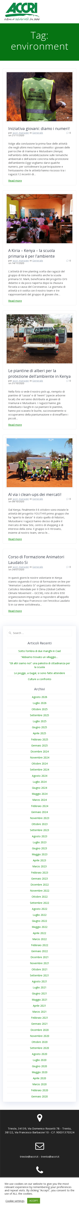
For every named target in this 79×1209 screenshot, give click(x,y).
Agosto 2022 (39, 909)
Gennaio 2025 (39, 745)
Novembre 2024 (39, 757)
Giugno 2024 (39, 787)
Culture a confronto (39, 679)
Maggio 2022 (39, 927)
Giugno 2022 (39, 921)
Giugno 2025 (39, 727)
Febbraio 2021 (39, 1017)
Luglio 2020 (39, 1060)
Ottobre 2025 (40, 709)
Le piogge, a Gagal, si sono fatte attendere (39, 673)
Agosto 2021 (39, 981)
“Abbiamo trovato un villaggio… (39, 657)
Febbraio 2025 (39, 739)
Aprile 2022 (39, 933)
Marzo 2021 (39, 1011)
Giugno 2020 (39, 1066)
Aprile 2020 (39, 1078)
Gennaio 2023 (39, 878)
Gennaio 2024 (39, 812)
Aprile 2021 (39, 1005)
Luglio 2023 (39, 842)
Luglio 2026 (39, 703)
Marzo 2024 (39, 800)
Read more (15, 180)
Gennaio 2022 (39, 951)
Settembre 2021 (39, 975)
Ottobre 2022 (40, 896)
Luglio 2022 (39, 915)
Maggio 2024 (39, 793)
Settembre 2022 (39, 903)
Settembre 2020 (39, 1048)
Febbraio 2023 (39, 872)
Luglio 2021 (39, 987)
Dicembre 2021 (39, 957)
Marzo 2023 (39, 866)
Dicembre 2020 (39, 1030)
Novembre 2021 (39, 963)
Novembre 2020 (39, 1036)
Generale (37, 132)
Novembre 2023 (39, 818)
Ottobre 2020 (40, 1042)
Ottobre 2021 (40, 969)
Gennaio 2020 (39, 1096)
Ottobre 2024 (40, 763)
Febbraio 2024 (39, 806)
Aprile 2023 (39, 860)
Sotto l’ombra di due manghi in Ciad (39, 651)
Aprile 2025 (39, 733)
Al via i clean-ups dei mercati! (34, 494)
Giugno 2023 (39, 848)
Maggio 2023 (39, 854)
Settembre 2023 (39, 830)
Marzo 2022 (39, 939)
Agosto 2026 (39, 697)
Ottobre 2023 (40, 824)
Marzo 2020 (39, 1084)
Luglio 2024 (39, 781)
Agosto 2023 (39, 836)
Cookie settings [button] (15, 1200)
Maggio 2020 (39, 1072)
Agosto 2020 (39, 1054)
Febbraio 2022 (39, 945)
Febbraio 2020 (39, 1090)
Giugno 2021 (39, 993)
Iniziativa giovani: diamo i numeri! (39, 128)
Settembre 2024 (39, 769)
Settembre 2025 (39, 715)
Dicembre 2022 (39, 884)
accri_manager (21, 132)
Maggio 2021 (39, 999)
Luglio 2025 (39, 721)
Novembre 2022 (39, 890)
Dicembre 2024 (39, 751)
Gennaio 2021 (39, 1023)
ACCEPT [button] (33, 1200)
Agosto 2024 (39, 775)
